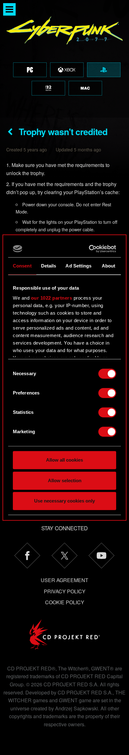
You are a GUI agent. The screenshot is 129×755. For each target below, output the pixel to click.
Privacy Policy (64, 591)
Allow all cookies (64, 460)
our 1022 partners (51, 298)
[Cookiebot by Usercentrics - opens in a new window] (89, 249)
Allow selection (64, 480)
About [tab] (109, 265)
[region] (64, 59)
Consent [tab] (22, 265)
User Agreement (64, 580)
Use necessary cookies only (64, 500)
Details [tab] (48, 265)
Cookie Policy (64, 602)
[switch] (107, 393)
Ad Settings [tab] (78, 265)
